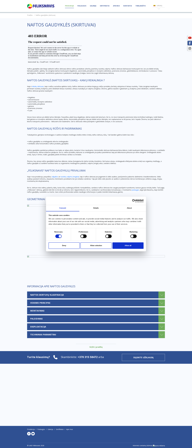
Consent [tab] (62, 208)
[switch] (83, 236)
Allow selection (96, 245)
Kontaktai (127, 6)
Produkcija (69, 6)
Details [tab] (96, 208)
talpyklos (55, 177)
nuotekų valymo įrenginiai (69, 177)
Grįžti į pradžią (96, 347)
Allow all (128, 245)
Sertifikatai (104, 6)
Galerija (93, 6)
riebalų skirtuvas (38, 86)
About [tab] (129, 208)
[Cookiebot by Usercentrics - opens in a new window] (134, 200)
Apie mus (116, 6)
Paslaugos (81, 6)
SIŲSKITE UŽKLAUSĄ (143, 357)
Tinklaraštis (140, 6)
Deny (64, 245)
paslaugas (135, 190)
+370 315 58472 (88, 357)
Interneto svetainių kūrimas (142, 445)
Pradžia (29, 15)
